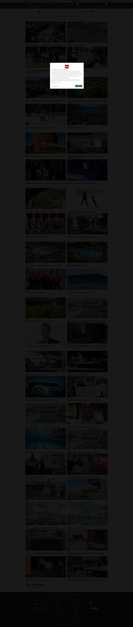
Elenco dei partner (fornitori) (56, 82)
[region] (67, 76)
